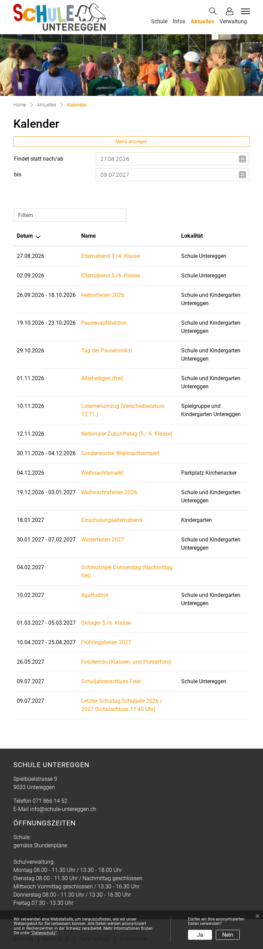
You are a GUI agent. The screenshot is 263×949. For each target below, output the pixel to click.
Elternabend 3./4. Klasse (110, 256)
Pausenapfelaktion (104, 323)
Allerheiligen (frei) (102, 378)
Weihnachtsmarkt (102, 473)
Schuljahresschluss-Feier (111, 681)
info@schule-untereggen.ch (63, 809)
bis (17, 174)
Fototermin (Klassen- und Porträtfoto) (126, 662)
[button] (214, 11)
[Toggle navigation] (244, 11)
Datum (25, 236)
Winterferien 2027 (102, 539)
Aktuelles (202, 21)
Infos (179, 21)
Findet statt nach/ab (38, 158)
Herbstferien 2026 (102, 295)
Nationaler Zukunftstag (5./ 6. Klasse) (127, 433)
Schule (159, 21)
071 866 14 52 (50, 801)
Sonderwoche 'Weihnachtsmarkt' (120, 453)
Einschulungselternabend (111, 520)
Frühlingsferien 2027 (106, 642)
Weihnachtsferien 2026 (109, 492)
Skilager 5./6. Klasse (106, 623)
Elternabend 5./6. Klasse (110, 275)
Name (88, 236)
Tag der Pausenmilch (106, 350)
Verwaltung (233, 21)
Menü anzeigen (131, 141)
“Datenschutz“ (44, 933)
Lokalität (192, 236)
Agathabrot (94, 595)
